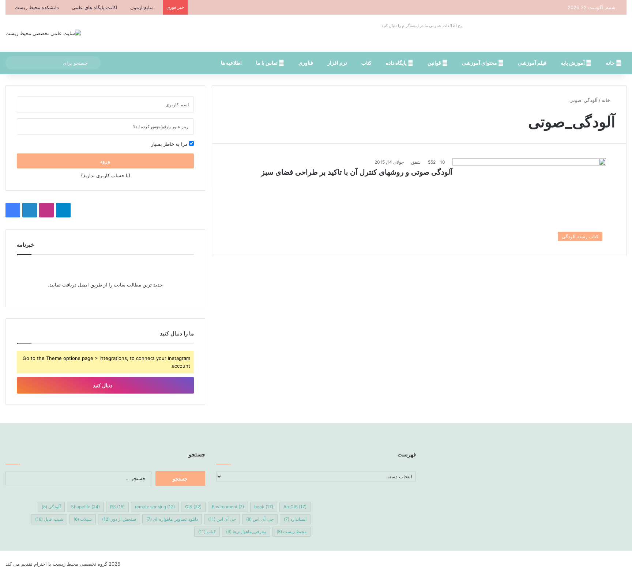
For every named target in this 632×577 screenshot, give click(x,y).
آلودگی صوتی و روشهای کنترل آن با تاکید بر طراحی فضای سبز (356, 172)
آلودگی (51, 506)
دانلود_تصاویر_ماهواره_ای (172, 519)
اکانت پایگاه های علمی (94, 7)
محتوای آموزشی (480, 63)
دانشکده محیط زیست (37, 7)
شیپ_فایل (49, 519)
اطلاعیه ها (231, 63)
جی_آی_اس (260, 519)
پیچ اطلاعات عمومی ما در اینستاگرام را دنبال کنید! (421, 25)
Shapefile (85, 506)
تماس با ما (267, 63)
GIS (193, 506)
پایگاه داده (397, 63)
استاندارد (295, 519)
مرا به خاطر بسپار (170, 144)
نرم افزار (337, 63)
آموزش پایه (573, 63)
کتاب (366, 63)
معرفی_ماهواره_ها (246, 531)
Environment (228, 506)
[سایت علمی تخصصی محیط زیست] (43, 33)
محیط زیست (291, 531)
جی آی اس (222, 519)
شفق (416, 162)
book (263, 506)
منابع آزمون (142, 7)
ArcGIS (294, 506)
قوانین (435, 63)
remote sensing (155, 506)
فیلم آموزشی (532, 63)
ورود (105, 161)
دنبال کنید (103, 385)
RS (117, 506)
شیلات (83, 519)
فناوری (305, 63)
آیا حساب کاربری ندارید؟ (105, 175)
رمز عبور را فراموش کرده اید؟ (160, 126)
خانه (611, 63)
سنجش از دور (119, 519)
